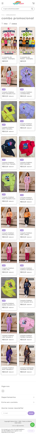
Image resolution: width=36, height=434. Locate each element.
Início (2, 14)
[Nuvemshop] (18, 426)
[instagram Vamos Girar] (2, 391)
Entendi (31, 431)
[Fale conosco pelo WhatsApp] (32, 425)
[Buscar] (32, 8)
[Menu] (2, 3)
